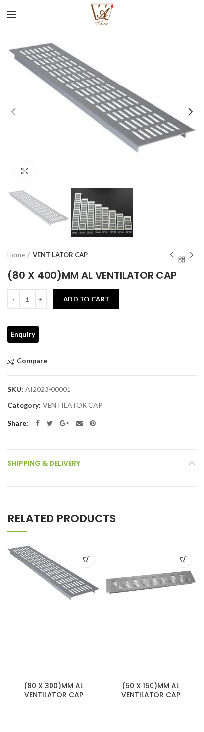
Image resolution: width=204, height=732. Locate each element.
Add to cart (86, 299)
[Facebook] (37, 423)
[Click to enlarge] (25, 171)
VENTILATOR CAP (60, 254)
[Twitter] (49, 423)
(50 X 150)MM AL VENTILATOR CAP (150, 690)
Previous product (172, 254)
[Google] (64, 423)
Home (16, 254)
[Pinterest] (92, 423)
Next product (192, 254)
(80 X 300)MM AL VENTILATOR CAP (53, 690)
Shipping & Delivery (43, 463)
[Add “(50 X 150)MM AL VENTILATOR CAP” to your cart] (183, 558)
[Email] (79, 423)
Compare (32, 361)
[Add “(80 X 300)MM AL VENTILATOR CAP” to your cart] (86, 558)
